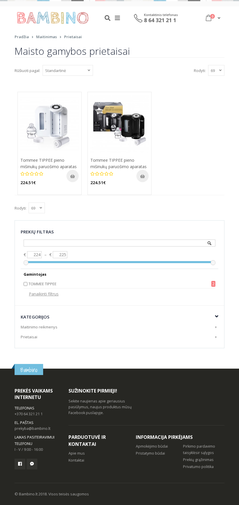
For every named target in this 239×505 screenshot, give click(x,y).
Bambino (28, 370)
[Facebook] (20, 464)
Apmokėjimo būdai (152, 446)
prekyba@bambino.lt (32, 428)
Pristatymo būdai (150, 453)
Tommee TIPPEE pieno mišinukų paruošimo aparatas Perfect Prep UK (48, 166)
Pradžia (22, 36)
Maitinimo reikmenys (39, 327)
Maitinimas (46, 36)
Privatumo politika (198, 466)
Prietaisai (73, 36)
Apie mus (76, 453)
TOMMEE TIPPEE (43, 283)
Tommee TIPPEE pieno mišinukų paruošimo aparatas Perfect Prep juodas (118, 166)
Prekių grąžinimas (198, 459)
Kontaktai (76, 460)
